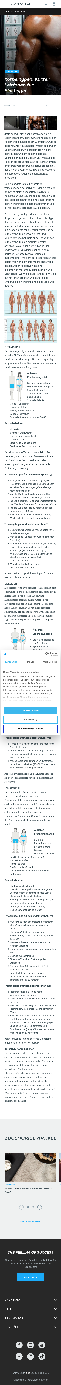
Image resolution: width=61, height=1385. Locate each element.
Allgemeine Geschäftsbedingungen (30, 1379)
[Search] (46, 4)
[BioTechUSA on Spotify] (19, 1356)
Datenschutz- (19, 1373)
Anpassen (29, 719)
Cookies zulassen (30, 710)
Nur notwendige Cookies (30, 728)
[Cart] (54, 4)
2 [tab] (33, 1207)
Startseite (8, 11)
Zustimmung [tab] (11, 662)
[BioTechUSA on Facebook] (19, 1345)
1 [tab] (28, 1207)
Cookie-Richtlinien (40, 1373)
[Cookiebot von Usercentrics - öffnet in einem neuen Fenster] (45, 654)
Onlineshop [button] (13, 1299)
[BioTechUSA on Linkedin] (30, 1356)
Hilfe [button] (8, 1308)
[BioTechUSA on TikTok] (41, 1356)
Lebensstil (20, 11)
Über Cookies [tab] (50, 662)
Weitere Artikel (30, 1222)
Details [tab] (30, 662)
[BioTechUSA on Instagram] (30, 1345)
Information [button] (13, 1317)
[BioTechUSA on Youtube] (41, 1345)
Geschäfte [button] (12, 1327)
